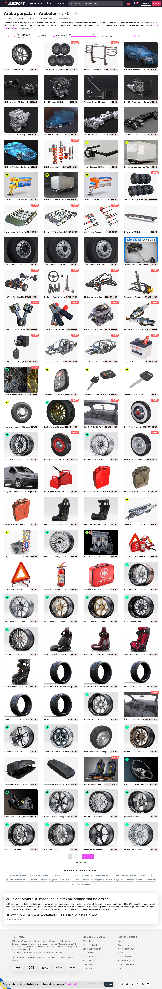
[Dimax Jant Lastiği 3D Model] (21, 55)
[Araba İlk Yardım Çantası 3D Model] (101, 574)
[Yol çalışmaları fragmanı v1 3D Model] (21, 542)
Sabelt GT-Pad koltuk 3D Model (136, 654)
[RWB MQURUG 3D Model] (101, 802)
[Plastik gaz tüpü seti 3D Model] (61, 477)
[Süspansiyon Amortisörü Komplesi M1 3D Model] (141, 282)
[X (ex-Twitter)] (127, 984)
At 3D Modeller (82, 875)
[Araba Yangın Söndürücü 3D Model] (61, 574)
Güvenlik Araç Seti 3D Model (135, 557)
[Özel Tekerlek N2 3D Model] (101, 607)
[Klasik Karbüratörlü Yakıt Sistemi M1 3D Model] (101, 315)
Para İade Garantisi (126, 968)
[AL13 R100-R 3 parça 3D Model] (21, 444)
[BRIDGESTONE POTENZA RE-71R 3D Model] (141, 672)
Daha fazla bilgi (72, 984)
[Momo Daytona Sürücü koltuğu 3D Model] (101, 509)
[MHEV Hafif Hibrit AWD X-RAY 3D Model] (141, 55)
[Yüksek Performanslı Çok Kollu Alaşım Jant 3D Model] (21, 379)
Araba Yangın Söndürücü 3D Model (57, 589)
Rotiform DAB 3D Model (133, 849)
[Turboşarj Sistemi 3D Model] (101, 87)
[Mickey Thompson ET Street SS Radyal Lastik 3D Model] (61, 704)
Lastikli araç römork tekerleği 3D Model (99, 752)
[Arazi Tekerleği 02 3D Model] (61, 250)
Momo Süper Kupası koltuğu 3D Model (59, 524)
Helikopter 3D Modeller (102, 880)
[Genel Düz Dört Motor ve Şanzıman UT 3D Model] (21, 120)
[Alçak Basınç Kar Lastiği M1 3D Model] (61, 55)
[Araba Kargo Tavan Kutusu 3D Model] (61, 769)
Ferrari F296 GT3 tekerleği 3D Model (58, 817)
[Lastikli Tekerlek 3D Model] (61, 412)
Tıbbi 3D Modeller (81, 880)
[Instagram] (122, 984)
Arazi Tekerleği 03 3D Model (15, 264)
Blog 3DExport (89, 964)
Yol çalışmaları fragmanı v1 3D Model (18, 557)
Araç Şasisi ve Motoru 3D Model (136, 264)
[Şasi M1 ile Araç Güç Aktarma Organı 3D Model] (21, 282)
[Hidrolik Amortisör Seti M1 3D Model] (61, 152)
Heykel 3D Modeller (21, 875)
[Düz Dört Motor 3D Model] (61, 87)
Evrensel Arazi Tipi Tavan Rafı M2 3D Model (20, 232)
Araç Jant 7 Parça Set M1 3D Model (137, 199)
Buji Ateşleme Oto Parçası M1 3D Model (139, 329)
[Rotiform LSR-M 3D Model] (141, 737)
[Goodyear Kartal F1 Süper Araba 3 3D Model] (21, 704)
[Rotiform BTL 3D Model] (21, 737)
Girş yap (146, 3)
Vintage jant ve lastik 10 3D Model (17, 427)
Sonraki (87, 856)
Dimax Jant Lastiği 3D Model (15, 69)
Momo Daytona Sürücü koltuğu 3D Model (100, 524)
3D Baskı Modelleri (91, 945)
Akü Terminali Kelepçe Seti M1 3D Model (99, 232)
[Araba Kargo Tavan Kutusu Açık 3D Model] (21, 769)
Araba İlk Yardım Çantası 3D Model (97, 589)
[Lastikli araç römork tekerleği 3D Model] (101, 737)
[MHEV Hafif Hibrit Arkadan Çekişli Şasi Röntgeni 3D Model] (21, 152)
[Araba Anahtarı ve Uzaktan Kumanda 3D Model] (101, 379)
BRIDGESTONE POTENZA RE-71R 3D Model (140, 687)
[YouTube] (148, 984)
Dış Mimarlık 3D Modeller (103, 875)
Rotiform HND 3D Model (13, 654)
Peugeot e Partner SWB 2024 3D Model (19, 492)
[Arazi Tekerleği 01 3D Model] (101, 250)
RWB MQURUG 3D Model (93, 817)
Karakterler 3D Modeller (43, 875)
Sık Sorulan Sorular (126, 949)
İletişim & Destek (127, 936)
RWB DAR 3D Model (51, 849)
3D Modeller (88, 941)
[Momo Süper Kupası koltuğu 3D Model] (61, 509)
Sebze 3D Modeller (17, 880)
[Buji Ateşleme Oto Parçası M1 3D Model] (141, 315)
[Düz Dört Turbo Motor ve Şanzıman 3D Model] (141, 87)
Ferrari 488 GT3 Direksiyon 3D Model (18, 817)
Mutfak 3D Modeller (64, 875)
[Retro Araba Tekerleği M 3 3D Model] (141, 412)
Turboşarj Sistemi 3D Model (94, 102)
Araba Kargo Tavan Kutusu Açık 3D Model (20, 784)
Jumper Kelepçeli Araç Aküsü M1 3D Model (140, 362)
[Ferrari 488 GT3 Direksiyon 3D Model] (21, 802)
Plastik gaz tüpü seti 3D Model (56, 492)
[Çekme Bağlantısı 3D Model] (101, 152)
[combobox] (117, 36)
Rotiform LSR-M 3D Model (134, 752)
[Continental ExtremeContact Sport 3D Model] (61, 672)
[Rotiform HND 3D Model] (21, 639)
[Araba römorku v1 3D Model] (141, 509)
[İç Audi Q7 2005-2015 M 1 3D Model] (141, 704)
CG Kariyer (87, 968)
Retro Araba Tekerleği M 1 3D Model (137, 459)
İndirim (44, 36)
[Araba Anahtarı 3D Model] (141, 379)
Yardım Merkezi (124, 945)
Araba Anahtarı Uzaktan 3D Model (57, 394)
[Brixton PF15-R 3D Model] (101, 444)
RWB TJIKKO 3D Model (13, 849)
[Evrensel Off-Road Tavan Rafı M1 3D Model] (61, 217)
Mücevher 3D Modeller (37, 880)
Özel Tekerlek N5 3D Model (134, 589)
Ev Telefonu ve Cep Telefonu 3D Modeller (134, 875)
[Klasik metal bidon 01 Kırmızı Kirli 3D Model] (21, 509)
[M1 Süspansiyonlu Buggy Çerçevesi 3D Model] (101, 282)
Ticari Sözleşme (125, 956)
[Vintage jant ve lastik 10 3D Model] (21, 412)
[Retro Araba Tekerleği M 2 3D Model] (61, 444)
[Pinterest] (132, 984)
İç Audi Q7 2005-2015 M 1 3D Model (138, 719)
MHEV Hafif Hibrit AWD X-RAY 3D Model (139, 69)
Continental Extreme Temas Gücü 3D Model (100, 687)
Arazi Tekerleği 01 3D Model (95, 264)
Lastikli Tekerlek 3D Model (54, 427)
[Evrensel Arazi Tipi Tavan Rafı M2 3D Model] (21, 217)
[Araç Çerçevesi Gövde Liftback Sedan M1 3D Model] (61, 347)
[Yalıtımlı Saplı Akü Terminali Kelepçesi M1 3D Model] (61, 315)
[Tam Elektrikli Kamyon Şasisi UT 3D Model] (101, 120)
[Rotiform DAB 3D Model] (141, 834)
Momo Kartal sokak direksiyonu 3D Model (140, 784)
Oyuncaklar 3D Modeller (60, 880)
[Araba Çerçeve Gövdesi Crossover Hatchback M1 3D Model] (101, 347)
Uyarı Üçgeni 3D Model (13, 589)
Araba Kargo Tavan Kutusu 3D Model (58, 784)
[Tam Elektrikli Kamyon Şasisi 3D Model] (141, 120)
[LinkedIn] (142, 984)
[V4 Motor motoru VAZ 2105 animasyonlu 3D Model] (101, 542)
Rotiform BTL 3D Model (13, 752)
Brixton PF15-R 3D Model (94, 459)
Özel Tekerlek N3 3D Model (54, 622)
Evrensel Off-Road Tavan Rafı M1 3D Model (60, 232)
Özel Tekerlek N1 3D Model (134, 622)
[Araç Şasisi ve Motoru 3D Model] (141, 250)
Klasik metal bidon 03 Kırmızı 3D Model (99, 492)
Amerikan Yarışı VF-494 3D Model (57, 752)
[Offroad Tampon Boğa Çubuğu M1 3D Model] (101, 55)
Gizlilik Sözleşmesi (126, 960)
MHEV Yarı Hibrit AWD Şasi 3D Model (18, 102)
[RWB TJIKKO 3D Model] (21, 834)
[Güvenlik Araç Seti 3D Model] (141, 542)
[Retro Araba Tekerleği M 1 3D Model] (141, 444)
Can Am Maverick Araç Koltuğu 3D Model (100, 784)
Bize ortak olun (89, 960)
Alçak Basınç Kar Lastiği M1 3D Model (58, 69)
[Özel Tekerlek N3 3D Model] (61, 607)
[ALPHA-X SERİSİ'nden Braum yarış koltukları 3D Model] (61, 639)
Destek (121, 941)
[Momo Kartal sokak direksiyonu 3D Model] (141, 769)
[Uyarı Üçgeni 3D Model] (21, 574)
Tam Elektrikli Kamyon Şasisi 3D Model (139, 135)
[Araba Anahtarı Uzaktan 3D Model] (61, 379)
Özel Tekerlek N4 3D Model (14, 622)
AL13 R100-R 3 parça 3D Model (16, 459)
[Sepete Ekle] (30, 64)
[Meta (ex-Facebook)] (137, 984)
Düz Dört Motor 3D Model (54, 102)
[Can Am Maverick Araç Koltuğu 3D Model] (101, 769)
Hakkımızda (18, 936)
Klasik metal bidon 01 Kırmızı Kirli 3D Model (20, 524)
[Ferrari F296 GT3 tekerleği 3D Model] (61, 802)
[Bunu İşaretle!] (34, 64)
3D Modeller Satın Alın (95, 936)
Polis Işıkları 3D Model (132, 232)
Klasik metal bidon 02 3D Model (136, 492)
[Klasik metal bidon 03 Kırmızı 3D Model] (101, 477)
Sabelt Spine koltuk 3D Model (15, 687)
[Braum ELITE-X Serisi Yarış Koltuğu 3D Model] (101, 639)
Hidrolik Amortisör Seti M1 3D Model (58, 167)
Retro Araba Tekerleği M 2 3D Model (58, 459)
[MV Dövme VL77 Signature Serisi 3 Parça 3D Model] (61, 542)
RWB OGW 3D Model (132, 817)
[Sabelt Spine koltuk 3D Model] (21, 672)
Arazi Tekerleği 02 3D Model (55, 264)
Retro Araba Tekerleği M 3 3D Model (138, 427)
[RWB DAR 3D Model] (61, 834)
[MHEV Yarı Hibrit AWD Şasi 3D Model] (21, 87)
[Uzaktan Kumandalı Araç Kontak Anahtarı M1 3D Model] (21, 347)
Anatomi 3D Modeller (81, 884)
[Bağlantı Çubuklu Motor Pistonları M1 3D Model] (21, 315)
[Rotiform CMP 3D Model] (101, 704)
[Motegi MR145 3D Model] (101, 834)
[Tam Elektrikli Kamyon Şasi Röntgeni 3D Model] (61, 120)
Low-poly (60, 36)
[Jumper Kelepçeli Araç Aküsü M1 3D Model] (141, 347)
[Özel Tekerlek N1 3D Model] (141, 607)
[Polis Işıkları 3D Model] (141, 217)
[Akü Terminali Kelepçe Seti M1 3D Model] (101, 217)
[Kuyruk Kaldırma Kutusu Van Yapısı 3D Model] (141, 152)
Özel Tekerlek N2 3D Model (94, 622)
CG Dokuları (88, 953)
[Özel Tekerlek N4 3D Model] (21, 607)
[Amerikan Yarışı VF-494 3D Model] (61, 737)
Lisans (121, 953)
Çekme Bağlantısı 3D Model (94, 167)
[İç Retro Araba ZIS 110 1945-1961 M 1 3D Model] (101, 412)
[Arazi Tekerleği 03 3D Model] (21, 250)
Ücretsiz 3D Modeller (92, 949)
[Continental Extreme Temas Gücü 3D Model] (101, 672)
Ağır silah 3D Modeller (125, 880)
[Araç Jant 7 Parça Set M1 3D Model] (141, 185)
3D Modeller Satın (90, 956)
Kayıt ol (156, 3)
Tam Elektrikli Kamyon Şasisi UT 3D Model (100, 135)
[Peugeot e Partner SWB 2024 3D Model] (21, 477)
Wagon (15, 28)
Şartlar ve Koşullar (126, 964)
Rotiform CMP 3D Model (93, 719)
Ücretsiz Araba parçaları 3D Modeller (23, 36)
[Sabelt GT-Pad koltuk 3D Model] (141, 639)
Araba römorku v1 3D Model (134, 524)
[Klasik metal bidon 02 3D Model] (141, 477)
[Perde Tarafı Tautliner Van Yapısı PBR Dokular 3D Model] (61, 185)
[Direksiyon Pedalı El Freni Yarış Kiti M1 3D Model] (61, 282)
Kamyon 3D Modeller (146, 880)
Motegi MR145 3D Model (93, 849)
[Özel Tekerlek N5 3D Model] (141, 574)
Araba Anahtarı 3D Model (133, 394)
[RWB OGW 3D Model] (141, 802)
